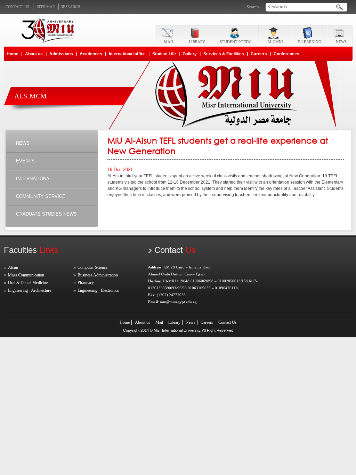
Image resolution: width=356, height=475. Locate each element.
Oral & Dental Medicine (28, 282)
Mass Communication (26, 275)
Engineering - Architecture (29, 290)
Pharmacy (86, 282)
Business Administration (98, 275)
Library (174, 322)
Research (70, 7)
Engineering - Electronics (98, 290)
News (190, 322)
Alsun (13, 267)
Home (12, 53)
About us (34, 53)
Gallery (190, 53)
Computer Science (92, 267)
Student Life (164, 53)
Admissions (61, 53)
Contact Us (227, 322)
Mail (159, 322)
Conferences (286, 53)
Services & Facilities (223, 53)
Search (252, 6)
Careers (259, 53)
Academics (91, 53)
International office (127, 53)
